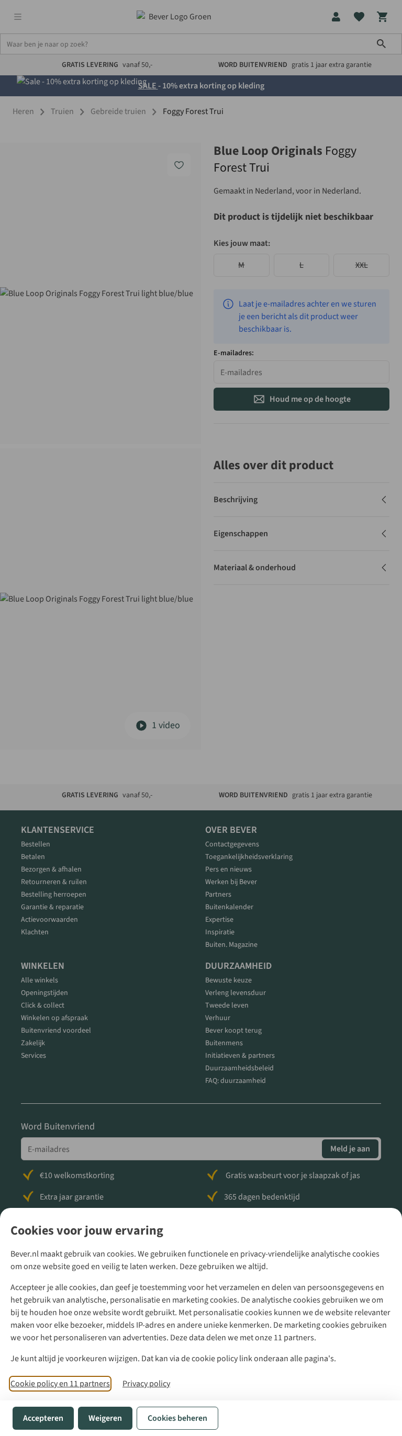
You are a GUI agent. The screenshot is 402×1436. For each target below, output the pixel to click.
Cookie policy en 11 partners (60, 1383)
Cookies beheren (177, 1418)
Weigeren (105, 1418)
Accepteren (43, 1418)
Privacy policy (146, 1383)
